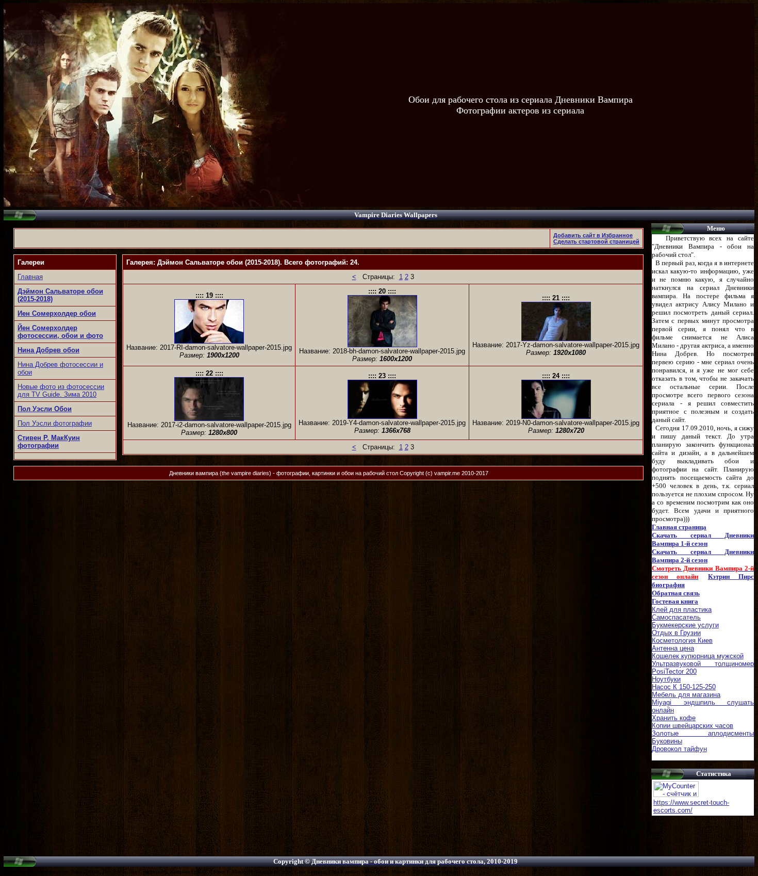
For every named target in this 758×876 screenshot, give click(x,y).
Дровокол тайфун (679, 749)
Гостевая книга (675, 601)
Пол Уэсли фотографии (55, 423)
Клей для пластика (682, 609)
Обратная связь (676, 593)
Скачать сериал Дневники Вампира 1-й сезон (703, 539)
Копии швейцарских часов (692, 725)
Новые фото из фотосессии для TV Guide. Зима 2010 (61, 390)
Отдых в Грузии (676, 633)
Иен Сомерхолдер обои (57, 313)
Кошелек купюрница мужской (698, 656)
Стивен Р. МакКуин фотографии (49, 441)
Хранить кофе (674, 718)
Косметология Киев (682, 640)
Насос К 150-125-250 (684, 687)
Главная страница (679, 527)
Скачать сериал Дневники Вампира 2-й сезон (703, 556)
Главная (30, 277)
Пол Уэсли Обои (45, 409)
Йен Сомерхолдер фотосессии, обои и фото (60, 331)
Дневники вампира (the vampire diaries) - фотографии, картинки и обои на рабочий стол (283, 473)
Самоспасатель (676, 617)
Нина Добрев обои (48, 350)
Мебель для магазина (686, 695)
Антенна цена (673, 648)
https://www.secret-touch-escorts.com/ (691, 806)
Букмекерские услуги (685, 625)
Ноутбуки (666, 679)
